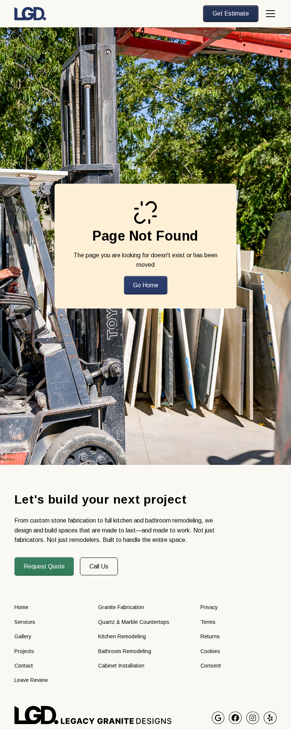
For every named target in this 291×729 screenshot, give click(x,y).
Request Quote (44, 566)
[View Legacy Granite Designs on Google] (218, 718)
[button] (269, 14)
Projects (24, 651)
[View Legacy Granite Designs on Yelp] (270, 718)
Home (21, 607)
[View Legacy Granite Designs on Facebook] (235, 718)
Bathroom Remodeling (124, 651)
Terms (208, 622)
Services (24, 622)
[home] (30, 13)
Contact (23, 666)
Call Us (98, 566)
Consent (210, 666)
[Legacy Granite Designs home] (112, 715)
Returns (210, 636)
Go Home (145, 285)
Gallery (22, 636)
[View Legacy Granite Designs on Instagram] (252, 718)
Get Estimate (231, 13)
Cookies (210, 651)
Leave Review (31, 680)
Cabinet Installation (121, 666)
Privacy (209, 607)
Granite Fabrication (121, 607)
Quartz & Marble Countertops (133, 622)
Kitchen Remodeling (122, 636)
